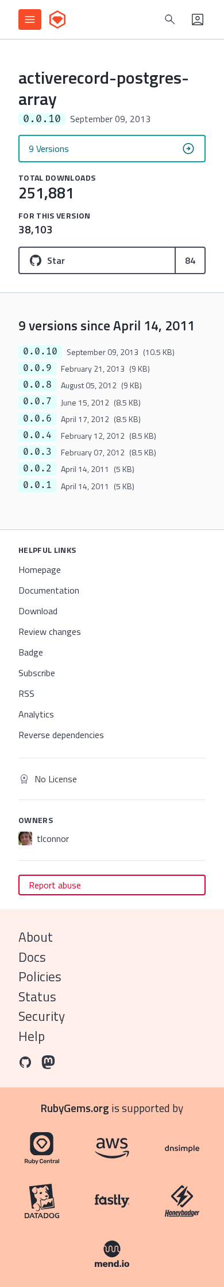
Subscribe (36, 673)
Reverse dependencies (61, 735)
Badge (30, 652)
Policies (39, 976)
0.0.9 (37, 368)
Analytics (36, 714)
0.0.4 (37, 435)
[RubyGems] (57, 19)
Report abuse (55, 885)
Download (37, 611)
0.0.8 (37, 385)
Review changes (49, 631)
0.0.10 (40, 351)
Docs (32, 957)
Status (37, 996)
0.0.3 (37, 452)
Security (41, 1016)
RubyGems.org (75, 1107)
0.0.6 (37, 418)
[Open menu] (29, 19)
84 (190, 260)
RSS (26, 693)
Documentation (48, 590)
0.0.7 (37, 401)
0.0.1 (37, 485)
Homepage (39, 569)
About (35, 937)
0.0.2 (37, 468)
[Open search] (170, 19)
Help (31, 1036)
